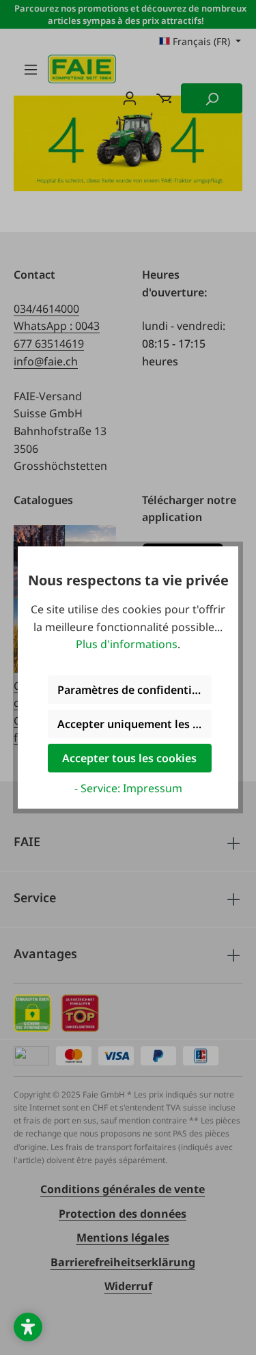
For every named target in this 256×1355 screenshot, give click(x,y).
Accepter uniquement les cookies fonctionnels (134, 723)
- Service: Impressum (128, 788)
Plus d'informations (126, 644)
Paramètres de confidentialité (134, 689)
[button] (28, 1327)
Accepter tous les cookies (129, 758)
